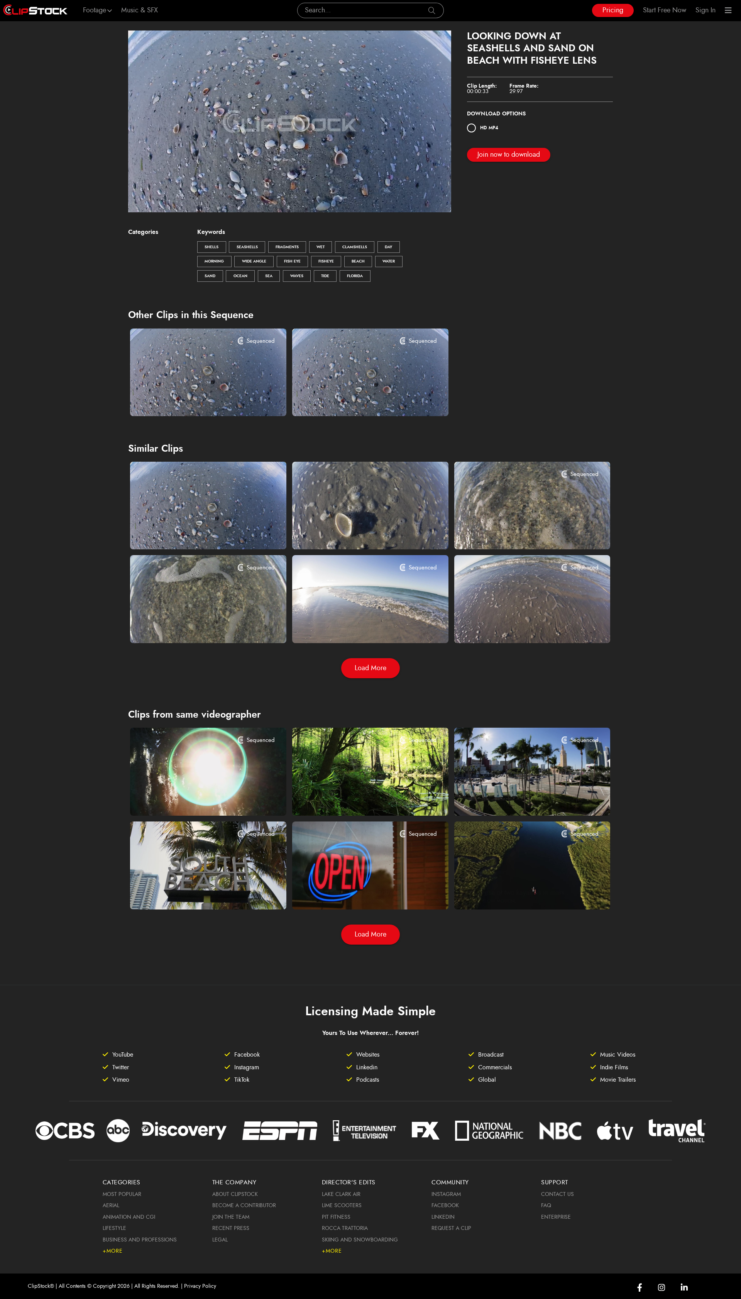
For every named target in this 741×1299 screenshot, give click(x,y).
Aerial (111, 1205)
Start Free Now (664, 10)
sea (268, 276)
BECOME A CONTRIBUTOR (244, 1205)
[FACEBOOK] (639, 1288)
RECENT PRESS (230, 1228)
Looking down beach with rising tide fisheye (357, 626)
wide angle (254, 261)
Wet (320, 247)
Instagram (446, 1194)
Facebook (445, 1205)
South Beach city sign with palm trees (194, 892)
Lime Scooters (342, 1205)
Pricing (612, 10)
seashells (247, 247)
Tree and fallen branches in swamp (353, 799)
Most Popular (122, 1194)
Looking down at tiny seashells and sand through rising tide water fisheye (519, 533)
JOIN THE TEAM (230, 1217)
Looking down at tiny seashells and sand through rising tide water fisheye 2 (195, 626)
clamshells (354, 247)
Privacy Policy (200, 1286)
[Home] (35, 10)
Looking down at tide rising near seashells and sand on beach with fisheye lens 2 (195, 400)
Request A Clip (451, 1228)
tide (325, 276)
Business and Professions (140, 1240)
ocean (240, 276)
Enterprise (556, 1217)
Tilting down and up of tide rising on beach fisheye (519, 626)
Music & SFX (139, 10)
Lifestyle (114, 1228)
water (388, 261)
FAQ (546, 1205)
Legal (220, 1240)
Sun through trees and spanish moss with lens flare (195, 799)
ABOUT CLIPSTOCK (235, 1194)
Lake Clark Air (341, 1194)
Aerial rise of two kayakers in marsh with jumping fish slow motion (519, 892)
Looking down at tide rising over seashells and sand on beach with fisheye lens (195, 533)
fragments (287, 247)
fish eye (292, 261)
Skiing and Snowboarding (360, 1240)
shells (211, 247)
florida (355, 276)
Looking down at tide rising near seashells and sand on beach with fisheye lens (357, 400)
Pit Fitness (336, 1217)
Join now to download (508, 154)
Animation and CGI (129, 1217)
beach (358, 261)
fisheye (326, 261)
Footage (94, 10)
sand (210, 276)
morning (214, 261)
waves (296, 276)
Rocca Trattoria (345, 1228)
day (388, 247)
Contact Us (557, 1194)
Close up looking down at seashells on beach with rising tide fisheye (357, 533)
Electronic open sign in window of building (357, 892)
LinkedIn (443, 1217)
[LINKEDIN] (684, 1288)
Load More (370, 668)
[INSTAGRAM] (661, 1288)
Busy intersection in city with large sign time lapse (519, 799)
